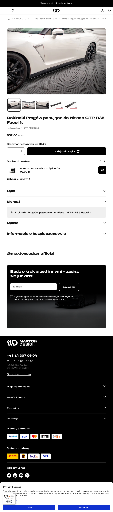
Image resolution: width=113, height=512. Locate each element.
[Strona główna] (9, 19)
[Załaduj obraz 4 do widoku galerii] (56, 104)
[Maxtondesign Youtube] (21, 476)
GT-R (27, 18)
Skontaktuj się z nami (19, 374)
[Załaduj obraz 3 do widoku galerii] (42, 104)
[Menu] (14, 494)
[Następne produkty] (104, 161)
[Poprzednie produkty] (100, 161)
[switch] (9, 501)
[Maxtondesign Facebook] (9, 476)
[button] (5, 11)
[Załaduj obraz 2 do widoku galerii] (28, 104)
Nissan (17, 18)
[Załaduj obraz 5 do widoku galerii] (70, 104)
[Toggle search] (13, 10)
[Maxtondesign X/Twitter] (27, 476)
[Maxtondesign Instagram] (15, 476)
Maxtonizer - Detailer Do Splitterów (40, 168)
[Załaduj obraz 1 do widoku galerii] (14, 104)
